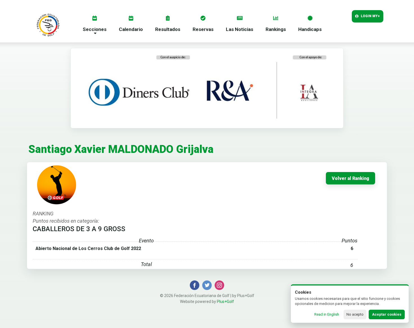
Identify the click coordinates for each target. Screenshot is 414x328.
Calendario (131, 29)
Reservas (203, 29)
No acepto (355, 314)
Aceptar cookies (386, 314)
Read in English (326, 314)
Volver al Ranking (350, 178)
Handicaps (310, 29)
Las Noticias (239, 29)
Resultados (167, 29)
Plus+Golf (225, 301)
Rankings (276, 29)
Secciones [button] (94, 29)
